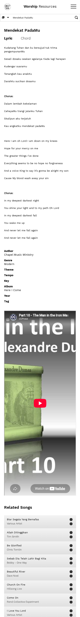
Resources (40, 6)
